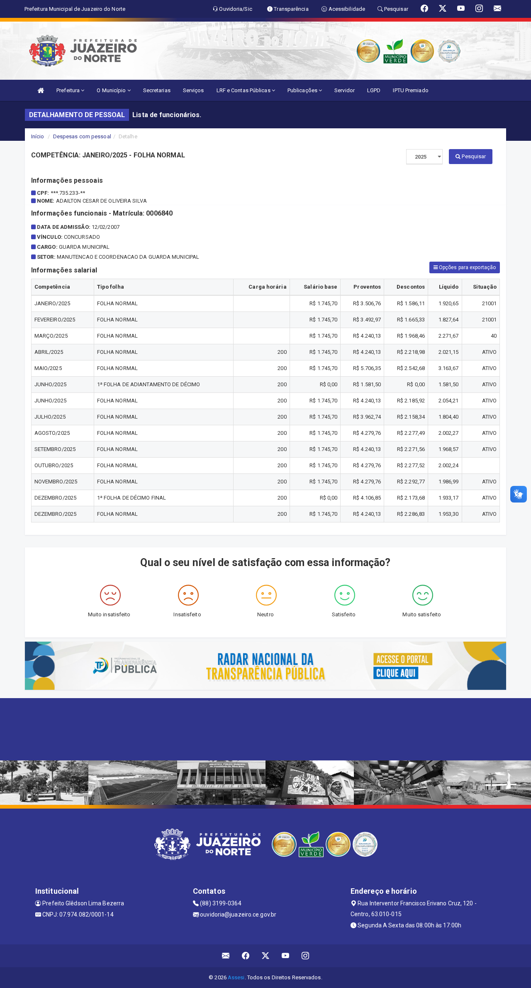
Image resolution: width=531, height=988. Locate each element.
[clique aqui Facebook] (246, 956)
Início (37, 136)
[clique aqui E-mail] (226, 956)
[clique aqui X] (265, 956)
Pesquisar (473, 156)
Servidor (344, 90)
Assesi (236, 977)
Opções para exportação (467, 267)
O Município (112, 90)
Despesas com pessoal (82, 136)
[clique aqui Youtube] (285, 956)
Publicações (303, 90)
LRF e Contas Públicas (244, 90)
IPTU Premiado (410, 90)
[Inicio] (40, 90)
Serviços (193, 90)
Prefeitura (68, 90)
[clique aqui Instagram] (305, 956)
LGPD (373, 90)
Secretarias (157, 90)
